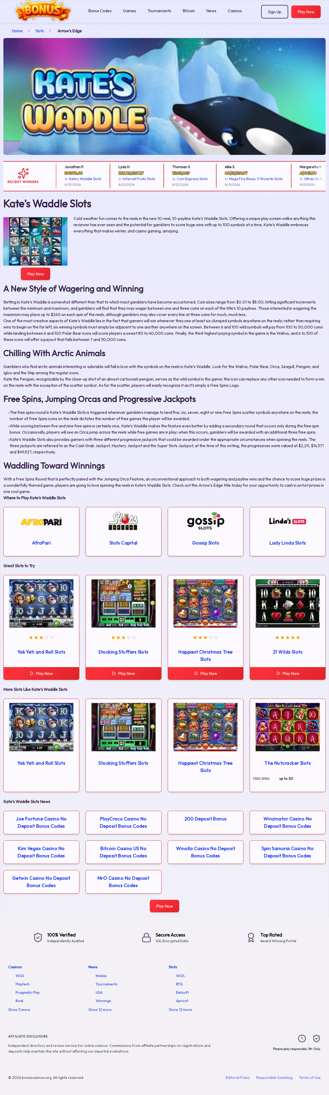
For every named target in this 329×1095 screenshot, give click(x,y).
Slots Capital (123, 543)
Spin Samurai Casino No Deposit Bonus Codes (288, 852)
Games (129, 10)
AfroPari (41, 543)
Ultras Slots (305, 178)
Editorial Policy (238, 1077)
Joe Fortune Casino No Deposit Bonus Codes (41, 822)
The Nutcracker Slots (288, 763)
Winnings (103, 1000)
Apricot (182, 1000)
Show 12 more (100, 1009)
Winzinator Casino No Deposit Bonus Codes (287, 822)
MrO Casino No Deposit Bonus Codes (123, 881)
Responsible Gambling (274, 1077)
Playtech (23, 984)
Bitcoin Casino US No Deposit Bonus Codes (123, 852)
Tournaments (159, 10)
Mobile (101, 975)
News (211, 10)
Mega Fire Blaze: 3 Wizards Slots (247, 178)
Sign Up (274, 11)
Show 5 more (19, 1009)
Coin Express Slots (183, 178)
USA (99, 992)
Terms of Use (310, 1077)
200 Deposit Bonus (205, 819)
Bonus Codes (100, 10)
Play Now (306, 11)
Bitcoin (189, 10)
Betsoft (182, 992)
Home (17, 30)
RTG (179, 984)
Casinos (235, 10)
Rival (19, 1000)
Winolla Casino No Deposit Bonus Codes (205, 852)
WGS (20, 975)
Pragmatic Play (28, 992)
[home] (43, 19)
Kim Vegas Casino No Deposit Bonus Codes (41, 852)
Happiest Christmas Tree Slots (205, 655)
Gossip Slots (205, 543)
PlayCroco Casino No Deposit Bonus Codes (123, 822)
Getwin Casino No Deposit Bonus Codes (41, 881)
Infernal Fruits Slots (130, 178)
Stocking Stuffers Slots (123, 652)
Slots (39, 30)
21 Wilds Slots (287, 652)
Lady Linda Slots (287, 543)
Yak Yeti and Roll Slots (41, 652)
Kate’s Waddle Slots (77, 178)
